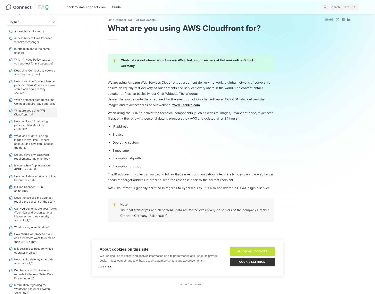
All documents (146, 19)
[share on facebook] (343, 19)
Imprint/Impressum (191, 284)
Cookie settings (252, 261)
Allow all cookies (252, 251)
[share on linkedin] (348, 19)
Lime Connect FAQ (120, 19)
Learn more (106, 266)
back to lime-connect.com (86, 7)
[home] (33, 7)
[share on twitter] (337, 19)
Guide (116, 7)
